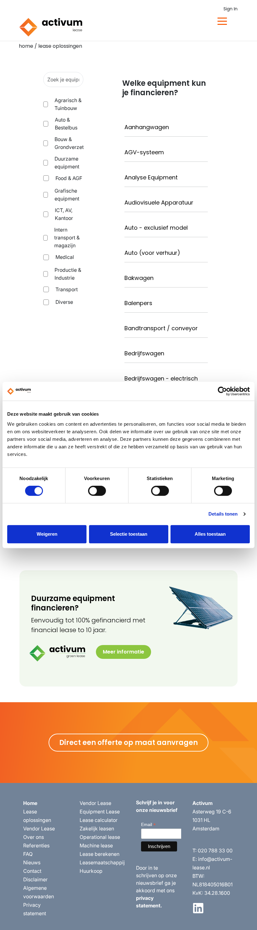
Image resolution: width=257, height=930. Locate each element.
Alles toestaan (210, 534)
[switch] (97, 491)
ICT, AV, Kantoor (64, 214)
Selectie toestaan (128, 534)
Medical (64, 257)
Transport (66, 289)
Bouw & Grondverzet (69, 143)
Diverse (64, 302)
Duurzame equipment (67, 163)
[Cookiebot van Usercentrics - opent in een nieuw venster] (222, 391)
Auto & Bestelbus (66, 124)
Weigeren (47, 534)
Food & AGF (68, 178)
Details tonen (223, 514)
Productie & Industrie (68, 274)
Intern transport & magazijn (67, 238)
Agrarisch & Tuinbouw (68, 104)
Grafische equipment (67, 195)
